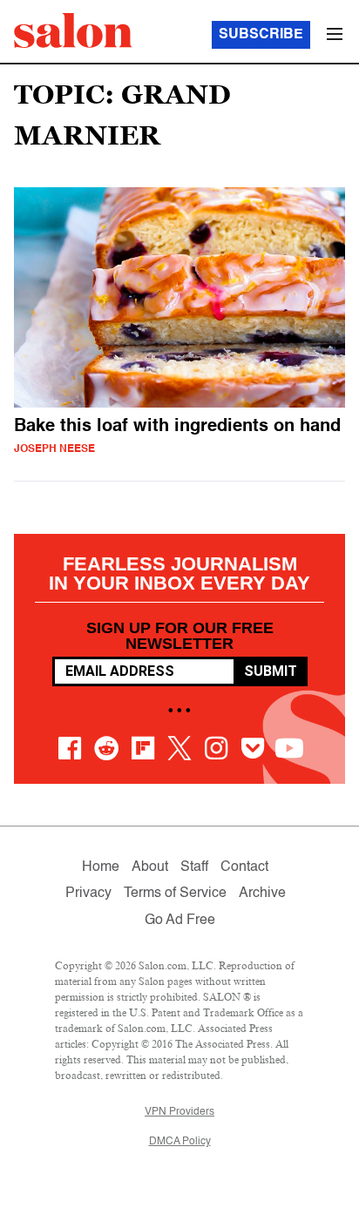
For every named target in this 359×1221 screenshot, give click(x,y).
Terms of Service (175, 894)
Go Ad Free (180, 921)
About (150, 867)
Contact (244, 867)
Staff (194, 867)
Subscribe (261, 35)
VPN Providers (179, 1112)
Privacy (88, 894)
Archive (262, 894)
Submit (270, 671)
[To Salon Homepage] (73, 30)
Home (100, 867)
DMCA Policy (180, 1142)
